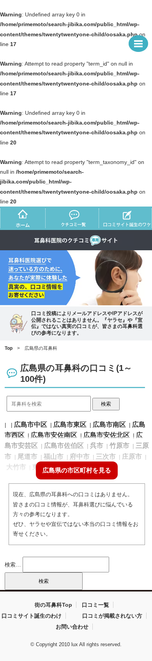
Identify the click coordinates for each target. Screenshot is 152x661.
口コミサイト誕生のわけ (32, 616)
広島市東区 (70, 424)
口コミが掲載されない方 (112, 616)
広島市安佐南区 (54, 435)
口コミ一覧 (95, 605)
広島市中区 (30, 424)
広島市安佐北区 (106, 435)
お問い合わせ (72, 627)
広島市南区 (109, 424)
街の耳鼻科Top (53, 605)
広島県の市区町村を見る (76, 470)
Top (8, 348)
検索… (13, 564)
